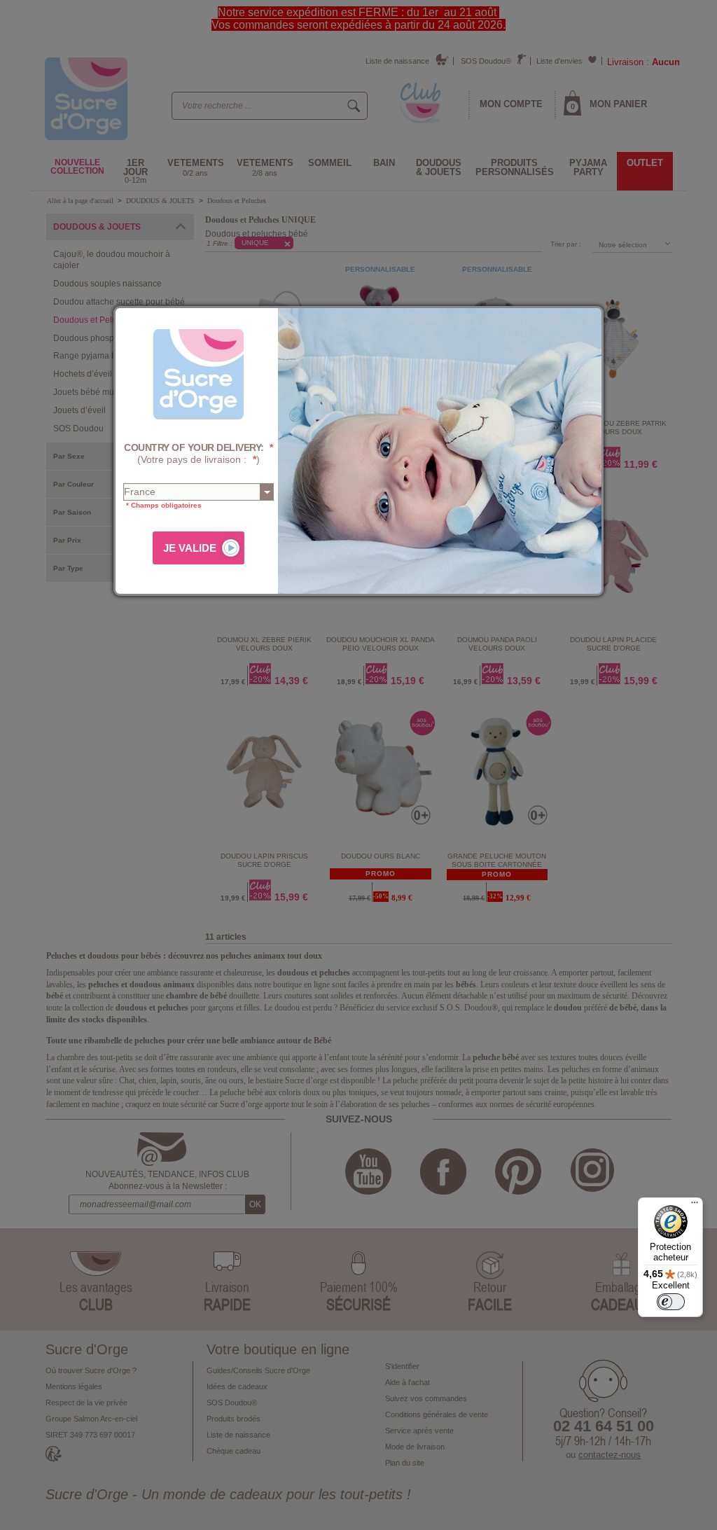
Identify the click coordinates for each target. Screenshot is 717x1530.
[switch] (671, 1301)
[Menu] (694, 1205)
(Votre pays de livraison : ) (198, 453)
